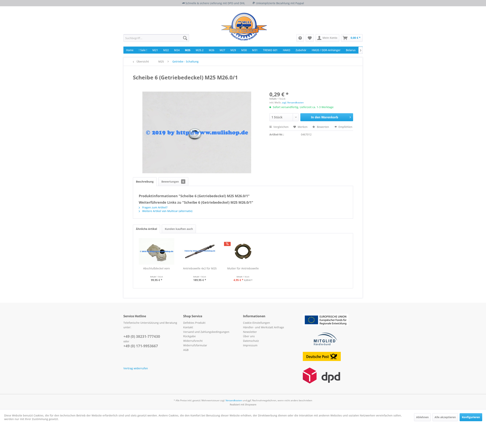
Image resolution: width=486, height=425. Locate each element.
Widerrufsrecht (193, 341)
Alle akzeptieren (445, 417)
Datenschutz (251, 341)
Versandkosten (234, 400)
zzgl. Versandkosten (293, 102)
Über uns (249, 336)
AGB (186, 350)
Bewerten (323, 127)
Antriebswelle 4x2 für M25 (200, 268)
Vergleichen (281, 127)
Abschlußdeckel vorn (156, 268)
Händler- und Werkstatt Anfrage (263, 327)
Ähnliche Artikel (146, 229)
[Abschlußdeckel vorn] (156, 251)
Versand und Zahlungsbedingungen (206, 332)
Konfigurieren (471, 417)
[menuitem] (156, 38)
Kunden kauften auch (179, 229)
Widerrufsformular (195, 345)
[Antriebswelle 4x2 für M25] (200, 251)
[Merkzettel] (310, 38)
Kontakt (188, 327)
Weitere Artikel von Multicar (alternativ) (166, 211)
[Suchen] (185, 38)
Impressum (250, 345)
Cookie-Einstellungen (256, 322)
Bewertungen (172, 181)
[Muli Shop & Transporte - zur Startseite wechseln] (244, 26)
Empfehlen (345, 127)
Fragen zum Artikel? (154, 207)
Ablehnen (422, 417)
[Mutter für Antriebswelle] (243, 251)
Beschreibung (145, 181)
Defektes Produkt (194, 322)
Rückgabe (189, 336)
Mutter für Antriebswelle (243, 268)
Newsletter (250, 332)
